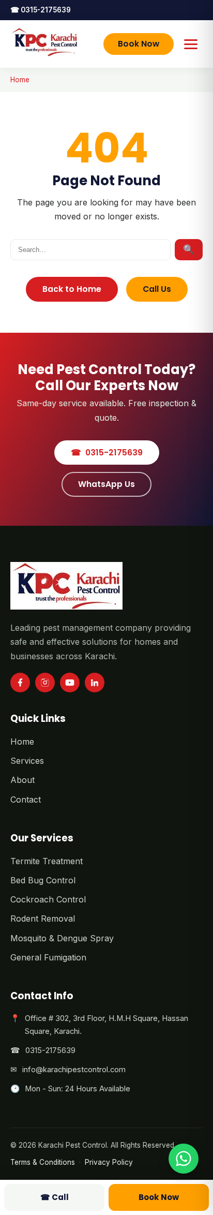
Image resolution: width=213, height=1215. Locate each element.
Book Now (138, 43)
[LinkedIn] (94, 682)
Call (54, 1197)
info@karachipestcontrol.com (74, 1069)
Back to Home (71, 289)
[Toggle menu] (192, 44)
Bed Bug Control (42, 880)
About (22, 780)
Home (19, 80)
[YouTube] (70, 682)
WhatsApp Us (106, 484)
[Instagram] (45, 682)
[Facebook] (20, 682)
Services (27, 760)
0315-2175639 (40, 10)
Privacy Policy (109, 1162)
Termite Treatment (46, 861)
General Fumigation (48, 957)
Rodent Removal (42, 918)
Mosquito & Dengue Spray (62, 938)
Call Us (157, 289)
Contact (25, 799)
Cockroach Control (48, 899)
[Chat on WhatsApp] (184, 1159)
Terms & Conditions (42, 1162)
